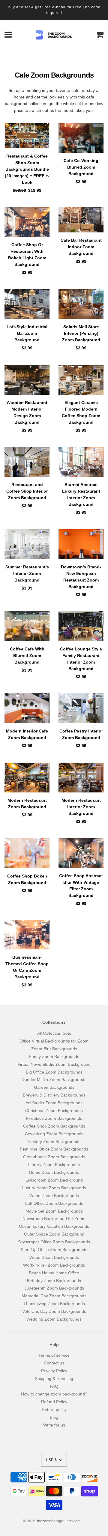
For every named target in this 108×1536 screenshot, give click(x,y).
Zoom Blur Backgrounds (54, 1048)
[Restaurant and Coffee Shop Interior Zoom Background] (27, 462)
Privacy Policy (54, 1370)
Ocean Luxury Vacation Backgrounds (54, 1226)
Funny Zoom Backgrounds (54, 1056)
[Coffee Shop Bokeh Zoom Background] (27, 853)
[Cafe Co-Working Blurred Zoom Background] (81, 138)
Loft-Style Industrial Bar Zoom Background (27, 333)
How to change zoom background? (54, 1394)
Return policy (54, 1409)
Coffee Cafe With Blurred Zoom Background (27, 655)
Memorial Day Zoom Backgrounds (54, 1295)
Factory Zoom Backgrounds (54, 1141)
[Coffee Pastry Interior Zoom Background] (81, 708)
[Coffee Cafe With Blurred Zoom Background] (27, 626)
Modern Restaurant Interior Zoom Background (81, 807)
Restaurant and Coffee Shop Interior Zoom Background (27, 491)
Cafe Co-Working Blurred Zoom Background (81, 167)
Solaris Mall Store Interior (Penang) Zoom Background (81, 333)
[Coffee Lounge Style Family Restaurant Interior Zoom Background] (81, 626)
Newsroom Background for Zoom (54, 1218)
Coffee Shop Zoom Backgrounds (54, 1126)
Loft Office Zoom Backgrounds (54, 1203)
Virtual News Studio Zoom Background (54, 1064)
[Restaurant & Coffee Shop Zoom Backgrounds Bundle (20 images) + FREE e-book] (27, 135)
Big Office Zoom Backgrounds (54, 1072)
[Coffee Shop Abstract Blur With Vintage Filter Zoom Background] (81, 853)
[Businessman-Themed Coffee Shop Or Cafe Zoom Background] (27, 934)
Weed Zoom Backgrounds (54, 1195)
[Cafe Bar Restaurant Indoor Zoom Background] (81, 219)
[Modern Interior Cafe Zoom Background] (27, 708)
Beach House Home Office (54, 1272)
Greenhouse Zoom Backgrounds (54, 1156)
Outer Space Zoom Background (54, 1234)
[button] (54, 1460)
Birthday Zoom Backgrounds (54, 1280)
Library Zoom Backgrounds (54, 1164)
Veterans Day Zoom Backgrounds (54, 1311)
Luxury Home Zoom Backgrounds (54, 1187)
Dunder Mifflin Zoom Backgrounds (54, 1079)
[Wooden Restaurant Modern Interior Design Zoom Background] (27, 380)
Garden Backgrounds (54, 1087)
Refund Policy (54, 1401)
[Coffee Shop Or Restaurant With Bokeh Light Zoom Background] (27, 222)
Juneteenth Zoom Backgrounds (54, 1288)
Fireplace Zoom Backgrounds (54, 1118)
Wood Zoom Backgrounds (54, 1257)
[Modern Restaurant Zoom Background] (27, 777)
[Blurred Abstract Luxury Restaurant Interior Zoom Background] (81, 462)
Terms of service (54, 1355)
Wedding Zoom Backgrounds (54, 1319)
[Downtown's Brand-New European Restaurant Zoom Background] (81, 544)
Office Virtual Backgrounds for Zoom (54, 1041)
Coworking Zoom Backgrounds (54, 1133)
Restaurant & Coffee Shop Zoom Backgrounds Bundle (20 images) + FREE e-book (27, 169)
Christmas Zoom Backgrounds (54, 1110)
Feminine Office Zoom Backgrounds (54, 1149)
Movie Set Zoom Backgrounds (54, 1211)
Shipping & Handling (54, 1378)
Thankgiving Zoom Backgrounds (54, 1303)
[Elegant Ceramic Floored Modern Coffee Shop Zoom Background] (81, 380)
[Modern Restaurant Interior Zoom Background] (81, 777)
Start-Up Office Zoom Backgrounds (54, 1249)
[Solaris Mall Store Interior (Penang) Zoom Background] (81, 304)
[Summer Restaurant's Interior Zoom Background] (27, 544)
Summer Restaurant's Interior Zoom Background (27, 573)
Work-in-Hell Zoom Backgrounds (54, 1265)
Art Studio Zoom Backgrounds (54, 1102)
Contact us (54, 1363)
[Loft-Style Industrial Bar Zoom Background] (27, 304)
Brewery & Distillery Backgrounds (54, 1095)
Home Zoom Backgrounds (54, 1172)
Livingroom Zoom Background (54, 1180)
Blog (54, 1417)
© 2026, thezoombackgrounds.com (51, 1521)
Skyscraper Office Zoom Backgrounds (54, 1241)
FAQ (54, 1386)
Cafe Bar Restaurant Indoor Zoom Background (81, 247)
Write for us (54, 1425)
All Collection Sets (54, 1033)
